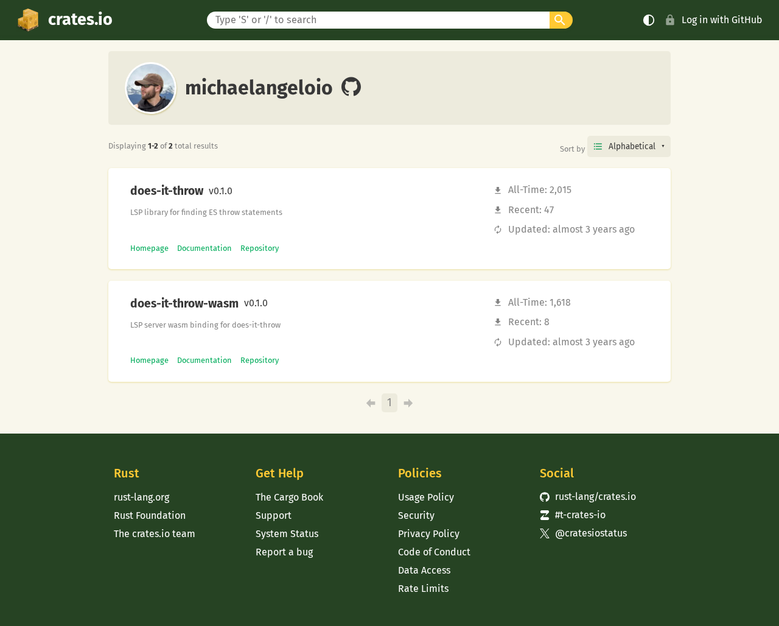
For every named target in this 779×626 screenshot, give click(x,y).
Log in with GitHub (722, 20)
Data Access (424, 570)
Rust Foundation (150, 515)
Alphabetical (632, 146)
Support (274, 515)
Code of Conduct (434, 552)
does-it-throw (166, 191)
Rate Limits (423, 588)
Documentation (204, 248)
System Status (287, 534)
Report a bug (284, 552)
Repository (259, 248)
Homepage (149, 248)
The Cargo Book (289, 497)
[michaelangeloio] (351, 88)
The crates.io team (154, 534)
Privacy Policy (428, 534)
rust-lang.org (141, 497)
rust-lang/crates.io (588, 496)
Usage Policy (426, 497)
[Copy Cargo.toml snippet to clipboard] (243, 191)
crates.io (80, 19)
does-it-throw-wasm (184, 304)
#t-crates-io (573, 515)
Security (416, 515)
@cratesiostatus (583, 533)
